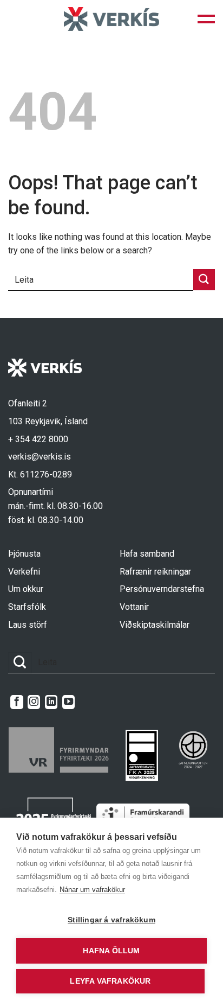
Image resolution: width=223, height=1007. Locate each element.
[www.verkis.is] (111, 18)
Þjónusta (24, 554)
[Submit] (204, 279)
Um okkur (25, 589)
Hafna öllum (111, 951)
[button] (206, 19)
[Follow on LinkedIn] (51, 702)
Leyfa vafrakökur (110, 981)
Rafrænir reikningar (155, 571)
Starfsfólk (27, 607)
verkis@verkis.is (39, 456)
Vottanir (134, 607)
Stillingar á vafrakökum (111, 920)
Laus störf (27, 625)
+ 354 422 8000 (38, 439)
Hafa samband (147, 554)
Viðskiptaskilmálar (154, 625)
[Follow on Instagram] (34, 702)
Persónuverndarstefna (162, 589)
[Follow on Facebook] (16, 702)
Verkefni (24, 571)
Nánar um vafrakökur (92, 889)
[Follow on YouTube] (68, 702)
